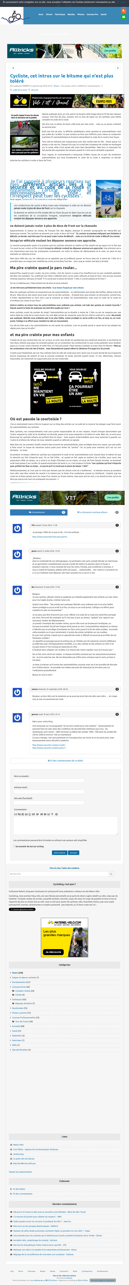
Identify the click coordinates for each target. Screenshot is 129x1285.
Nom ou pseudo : (22, 776)
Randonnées (17, 1008)
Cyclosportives (19, 987)
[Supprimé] (26, 814)
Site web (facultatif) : (23, 798)
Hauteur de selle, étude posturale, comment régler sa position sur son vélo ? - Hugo (51, 1231)
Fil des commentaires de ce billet (66, 760)
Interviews (17, 1040)
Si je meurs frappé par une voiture (68, 287)
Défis (14, 1045)
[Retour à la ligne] (37, 814)
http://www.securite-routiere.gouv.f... (49, 748)
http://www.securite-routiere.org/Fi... (49, 745)
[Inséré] (22, 814)
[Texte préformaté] (48, 814)
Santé (14, 1031)
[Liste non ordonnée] (41, 814)
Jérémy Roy (18, 1154)
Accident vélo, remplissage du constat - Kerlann (35, 1240)
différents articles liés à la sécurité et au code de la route (50, 185)
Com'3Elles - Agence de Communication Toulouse (35, 1149)
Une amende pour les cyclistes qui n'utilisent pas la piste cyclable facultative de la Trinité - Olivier (57, 1235)
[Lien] (56, 814)
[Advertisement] (67, 170)
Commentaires (47, 512)
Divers (56, 86)
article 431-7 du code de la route (38, 199)
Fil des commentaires (22, 1193)
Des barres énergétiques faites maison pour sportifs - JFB (39, 1245)
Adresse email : (21, 787)
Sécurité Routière (20, 1049)
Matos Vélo (18, 1144)
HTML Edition (52, 1280)
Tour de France (22, 1021)
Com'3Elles (83, 1280)
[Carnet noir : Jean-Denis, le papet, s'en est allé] (13, 68)
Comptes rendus (22, 991)
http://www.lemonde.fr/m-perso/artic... (50, 536)
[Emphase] (19, 814)
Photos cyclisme (19, 1013)
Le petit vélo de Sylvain (23, 1158)
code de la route (20, 90)
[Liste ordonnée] (45, 814)
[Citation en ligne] (29, 814)
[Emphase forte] (15, 814)
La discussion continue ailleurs (98, 512)
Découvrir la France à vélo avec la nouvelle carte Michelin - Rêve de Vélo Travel (49, 1212)
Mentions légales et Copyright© (102, 1280)
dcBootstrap (38, 1280)
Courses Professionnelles (23, 1017)
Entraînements (18, 982)
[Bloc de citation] (52, 814)
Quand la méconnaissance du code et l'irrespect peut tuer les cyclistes (50, 193)
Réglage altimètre (23, 1003)
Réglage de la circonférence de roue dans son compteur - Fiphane (43, 1254)
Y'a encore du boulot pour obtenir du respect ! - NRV (37, 1216)
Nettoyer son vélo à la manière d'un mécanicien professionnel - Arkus (45, 1249)
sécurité (34, 90)
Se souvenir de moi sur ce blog (30, 846)
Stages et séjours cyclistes (24, 977)
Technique (16, 999)
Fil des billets (19, 1189)
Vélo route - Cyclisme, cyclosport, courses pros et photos (15, 19)
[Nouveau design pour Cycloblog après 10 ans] (118, 68)
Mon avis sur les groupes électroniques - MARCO (35, 1226)
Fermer (68, 5)
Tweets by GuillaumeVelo (20, 1172)
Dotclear (69, 1278)
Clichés (18, 994)
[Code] (33, 814)
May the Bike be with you (24, 1163)
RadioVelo (17, 1035)
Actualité (16, 1026)
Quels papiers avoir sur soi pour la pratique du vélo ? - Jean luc (42, 1221)
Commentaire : (20, 809)
